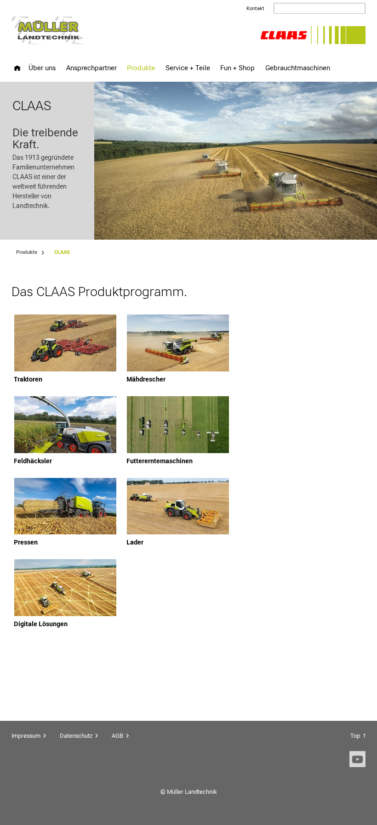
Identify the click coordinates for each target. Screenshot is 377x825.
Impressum (25, 735)
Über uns (42, 68)
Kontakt (255, 8)
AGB (117, 735)
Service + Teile (188, 68)
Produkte (141, 68)
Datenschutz (76, 735)
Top (355, 735)
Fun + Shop (237, 68)
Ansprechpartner (91, 68)
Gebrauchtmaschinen (297, 68)
